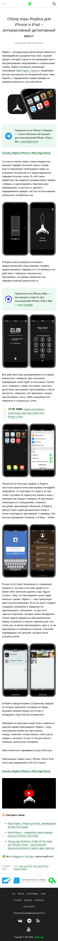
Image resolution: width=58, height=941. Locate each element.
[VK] (20, 920)
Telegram (17, 856)
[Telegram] (29, 920)
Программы (32, 894)
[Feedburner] (38, 920)
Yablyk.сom (39, 937)
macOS (21, 894)
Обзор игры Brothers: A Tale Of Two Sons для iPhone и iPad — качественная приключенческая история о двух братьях (31, 844)
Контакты (39, 900)
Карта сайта (29, 907)
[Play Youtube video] (29, 793)
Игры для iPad (25, 866)
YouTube (28, 856)
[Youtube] (29, 929)
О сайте (17, 900)
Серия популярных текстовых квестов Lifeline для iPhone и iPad (26, 413)
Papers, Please (30, 70)
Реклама (28, 900)
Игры (43, 894)
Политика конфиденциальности (29, 913)
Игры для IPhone (41, 866)
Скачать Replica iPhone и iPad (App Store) (26, 771)
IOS (13, 894)
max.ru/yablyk (25, 304)
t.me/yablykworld (29, 141)
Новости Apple (20, 869)
